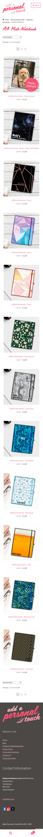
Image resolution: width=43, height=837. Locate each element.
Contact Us (7, 755)
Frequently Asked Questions (13, 746)
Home (7, 20)
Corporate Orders (9, 758)
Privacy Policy (8, 749)
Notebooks (6, 22)
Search (11, 833)
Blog (4, 743)
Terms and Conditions (11, 752)
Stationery (29, 20)
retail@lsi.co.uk (8, 799)
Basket (28, 831)
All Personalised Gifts (17, 20)
